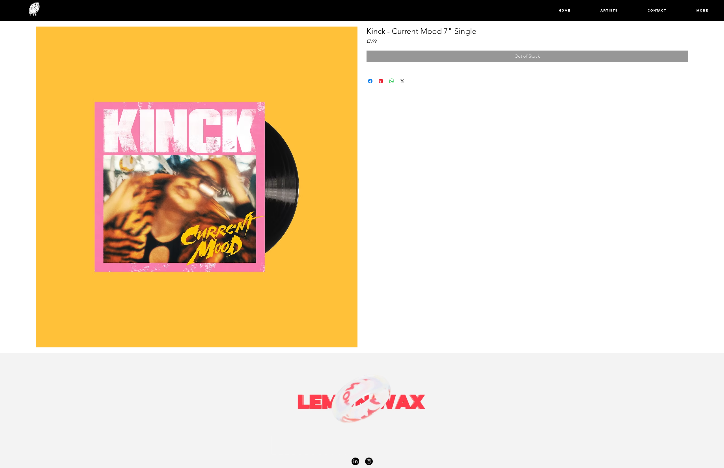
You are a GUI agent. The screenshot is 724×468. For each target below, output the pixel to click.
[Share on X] (402, 81)
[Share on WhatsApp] (391, 81)
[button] (691, 10)
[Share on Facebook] (370, 81)
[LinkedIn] (355, 461)
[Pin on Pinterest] (381, 81)
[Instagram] (369, 461)
